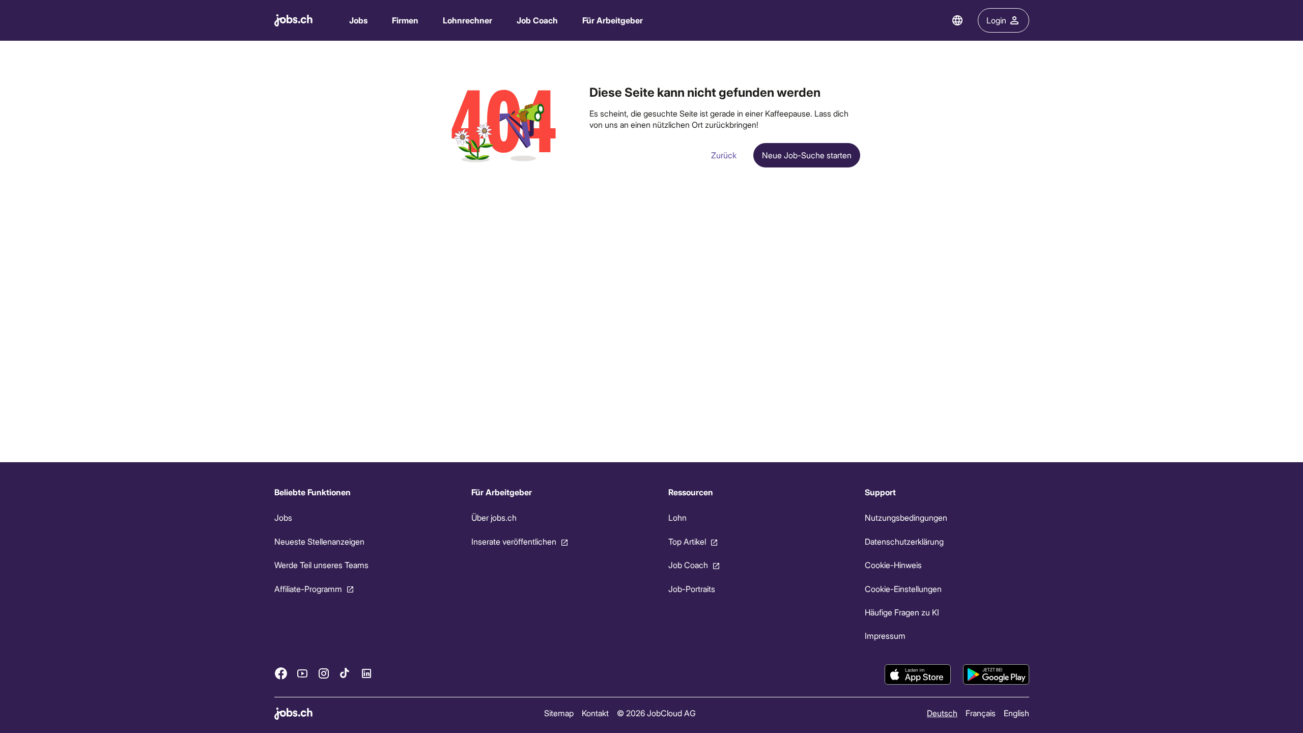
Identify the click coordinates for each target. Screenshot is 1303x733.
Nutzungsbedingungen (906, 517)
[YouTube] (302, 673)
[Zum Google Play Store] (996, 674)
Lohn (677, 517)
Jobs (358, 20)
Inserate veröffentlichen (513, 541)
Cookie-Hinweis (893, 565)
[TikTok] (345, 673)
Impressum (885, 635)
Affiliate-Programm (308, 588)
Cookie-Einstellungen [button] (903, 588)
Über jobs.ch (493, 517)
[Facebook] (281, 673)
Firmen (405, 20)
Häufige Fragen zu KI (902, 612)
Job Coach (537, 20)
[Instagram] (323, 673)
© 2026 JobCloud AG (655, 713)
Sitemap (558, 713)
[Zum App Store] (918, 674)
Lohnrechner (467, 20)
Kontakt (594, 713)
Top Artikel (686, 541)
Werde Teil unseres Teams (321, 565)
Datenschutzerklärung (904, 541)
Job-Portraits (691, 588)
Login (996, 20)
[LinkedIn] (366, 673)
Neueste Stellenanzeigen (319, 541)
